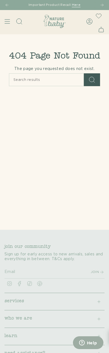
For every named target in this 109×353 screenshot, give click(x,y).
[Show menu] (7, 21)
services (14, 301)
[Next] (102, 5)
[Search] (92, 79)
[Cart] (101, 29)
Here (76, 4)
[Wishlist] (98, 16)
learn (10, 336)
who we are (18, 318)
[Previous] (7, 5)
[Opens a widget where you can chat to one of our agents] (88, 343)
